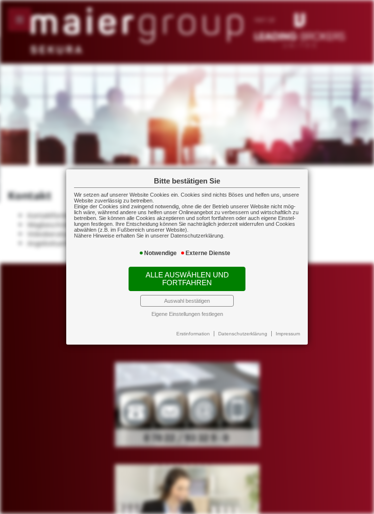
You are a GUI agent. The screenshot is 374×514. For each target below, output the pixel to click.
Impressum (288, 333)
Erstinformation (193, 333)
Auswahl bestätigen (187, 301)
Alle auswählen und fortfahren (187, 279)
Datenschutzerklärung (242, 333)
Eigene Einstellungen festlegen (187, 314)
